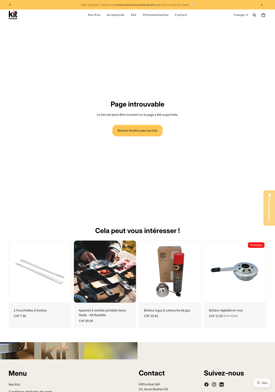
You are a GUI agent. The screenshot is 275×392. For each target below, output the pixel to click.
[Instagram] (214, 384)
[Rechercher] (254, 15)
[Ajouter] (64, 296)
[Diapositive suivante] (261, 4)
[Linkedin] (221, 384)
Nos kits (14, 384)
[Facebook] (206, 384)
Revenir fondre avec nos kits (137, 130)
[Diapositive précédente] (10, 4)
